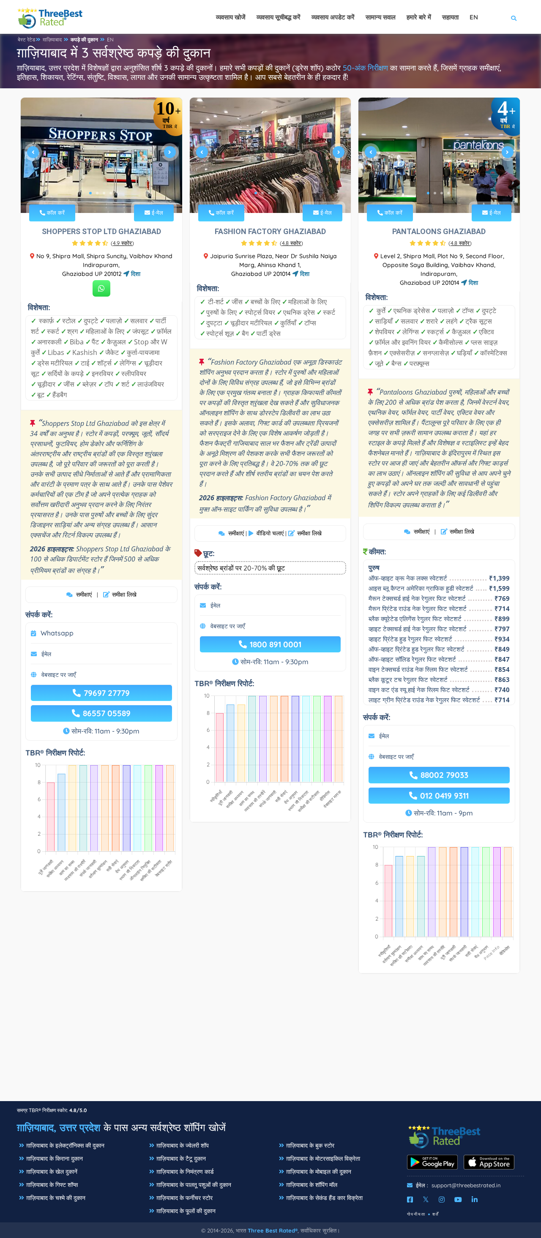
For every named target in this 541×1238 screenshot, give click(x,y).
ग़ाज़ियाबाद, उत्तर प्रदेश (59, 1127)
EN (110, 39)
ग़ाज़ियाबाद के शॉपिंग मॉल (311, 1185)
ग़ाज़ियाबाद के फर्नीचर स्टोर (184, 1198)
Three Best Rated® (273, 1230)
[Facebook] (410, 1199)
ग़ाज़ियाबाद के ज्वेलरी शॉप (182, 1145)
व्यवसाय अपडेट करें (333, 17)
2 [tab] (97, 193)
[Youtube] (458, 1199)
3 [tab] (104, 193)
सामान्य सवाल (381, 17)
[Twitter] (426, 1199)
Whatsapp (57, 633)
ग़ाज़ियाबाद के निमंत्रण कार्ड (185, 1171)
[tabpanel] (101, 155)
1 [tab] (90, 193)
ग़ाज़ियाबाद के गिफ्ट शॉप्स (52, 1185)
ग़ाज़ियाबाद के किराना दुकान (54, 1158)
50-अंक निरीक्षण (365, 68)
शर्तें (435, 1214)
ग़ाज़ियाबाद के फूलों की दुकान (186, 1211)
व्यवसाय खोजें (231, 17)
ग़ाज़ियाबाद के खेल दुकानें (51, 1171)
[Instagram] (442, 1199)
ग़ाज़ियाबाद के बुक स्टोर (310, 1145)
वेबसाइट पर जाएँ (58, 675)
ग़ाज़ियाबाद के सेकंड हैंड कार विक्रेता (324, 1198)
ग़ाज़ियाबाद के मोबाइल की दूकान (318, 1171)
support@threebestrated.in (466, 1185)
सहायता (450, 17)
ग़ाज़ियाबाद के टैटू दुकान (181, 1158)
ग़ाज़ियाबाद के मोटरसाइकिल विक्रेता (323, 1158)
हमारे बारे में (419, 17)
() (122, 243)
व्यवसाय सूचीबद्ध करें (279, 17)
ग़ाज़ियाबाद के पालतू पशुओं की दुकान (193, 1185)
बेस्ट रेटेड (26, 39)
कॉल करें (55, 212)
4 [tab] (110, 193)
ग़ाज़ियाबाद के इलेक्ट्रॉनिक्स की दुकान (65, 1145)
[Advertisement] (270, 1041)
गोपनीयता (416, 1214)
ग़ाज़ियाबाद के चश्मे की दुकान (55, 1198)
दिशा (134, 274)
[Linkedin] (475, 1199)
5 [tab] (282, 193)
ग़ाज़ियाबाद (52, 39)
